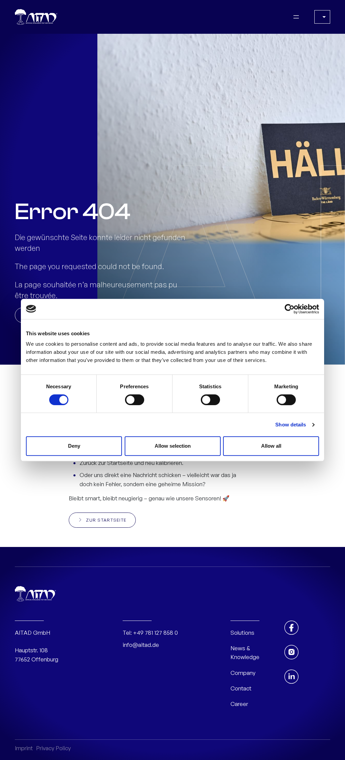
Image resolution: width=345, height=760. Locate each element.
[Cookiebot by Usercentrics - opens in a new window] (289, 309)
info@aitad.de (141, 644)
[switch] (134, 399)
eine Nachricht (138, 474)
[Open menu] (296, 17)
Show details (290, 424)
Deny (74, 446)
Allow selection (173, 446)
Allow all (271, 446)
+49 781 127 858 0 (155, 632)
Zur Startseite (106, 520)
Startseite (120, 462)
